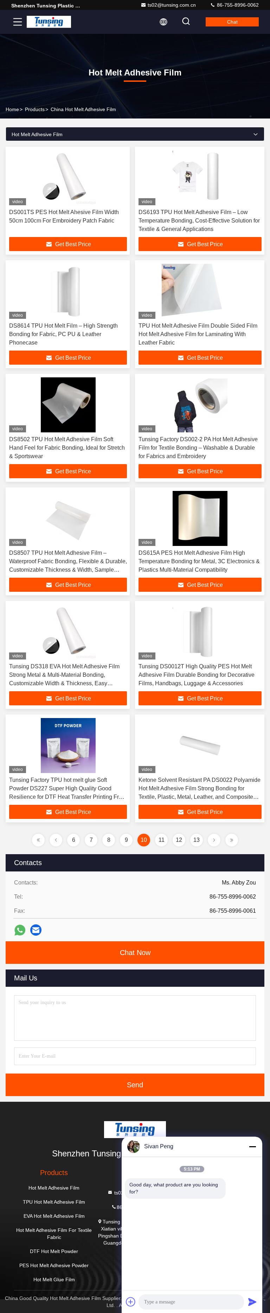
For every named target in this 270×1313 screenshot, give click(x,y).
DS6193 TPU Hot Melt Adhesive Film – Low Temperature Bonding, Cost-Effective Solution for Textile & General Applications (199, 220)
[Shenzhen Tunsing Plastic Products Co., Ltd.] (49, 21)
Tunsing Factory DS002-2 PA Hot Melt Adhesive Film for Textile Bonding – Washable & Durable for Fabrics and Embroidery (198, 447)
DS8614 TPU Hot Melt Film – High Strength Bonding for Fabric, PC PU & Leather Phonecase (63, 334)
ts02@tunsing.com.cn (172, 5)
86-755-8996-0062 (237, 5)
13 (196, 840)
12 (179, 840)
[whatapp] (20, 930)
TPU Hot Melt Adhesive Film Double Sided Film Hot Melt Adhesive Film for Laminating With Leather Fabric (198, 334)
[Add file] (131, 1301)
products (35, 109)
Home (12, 109)
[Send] (252, 1301)
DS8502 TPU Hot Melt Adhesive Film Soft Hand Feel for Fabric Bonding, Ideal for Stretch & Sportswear (67, 447)
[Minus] (252, 1146)
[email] (35, 930)
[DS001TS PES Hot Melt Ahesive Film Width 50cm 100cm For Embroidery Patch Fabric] (68, 177)
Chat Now (135, 952)
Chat (232, 22)
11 (162, 840)
